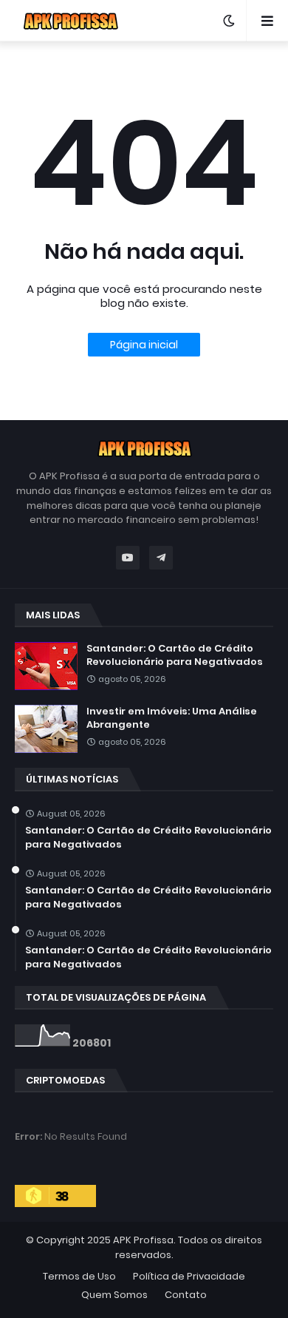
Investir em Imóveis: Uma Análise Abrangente (171, 718)
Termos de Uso (79, 1276)
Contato (186, 1295)
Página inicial (144, 344)
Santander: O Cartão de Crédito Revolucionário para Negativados (174, 655)
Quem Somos (114, 1295)
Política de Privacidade (189, 1276)
